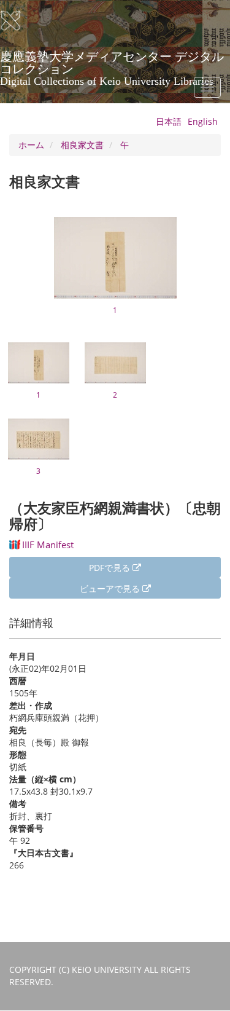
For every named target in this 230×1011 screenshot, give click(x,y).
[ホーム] (18, 21)
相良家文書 (82, 145)
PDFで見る (110, 567)
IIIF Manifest (48, 544)
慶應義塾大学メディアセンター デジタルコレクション (112, 61)
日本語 (169, 121)
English (203, 121)
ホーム (31, 145)
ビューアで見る (111, 588)
